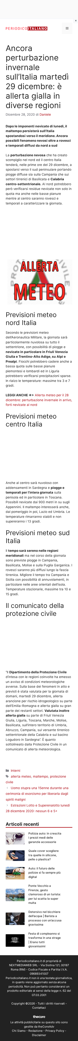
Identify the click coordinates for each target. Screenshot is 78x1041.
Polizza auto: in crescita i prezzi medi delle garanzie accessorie (44, 838)
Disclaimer (39, 1035)
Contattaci (39, 1007)
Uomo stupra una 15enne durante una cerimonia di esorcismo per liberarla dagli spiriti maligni (37, 793)
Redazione (35, 1030)
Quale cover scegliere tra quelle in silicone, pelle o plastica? (43, 855)
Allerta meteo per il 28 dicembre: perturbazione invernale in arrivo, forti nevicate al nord (39, 400)
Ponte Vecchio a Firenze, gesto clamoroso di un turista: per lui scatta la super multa (44, 894)
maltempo (40, 776)
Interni (15, 770)
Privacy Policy (54, 1030)
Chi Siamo (19, 1030)
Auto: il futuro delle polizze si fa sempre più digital (44, 873)
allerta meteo (21, 776)
